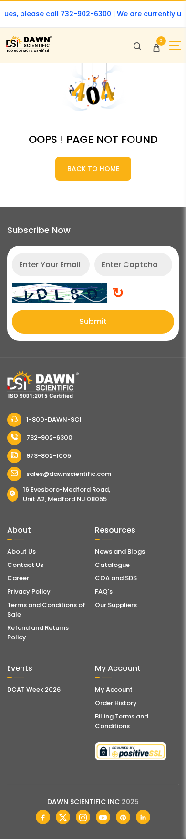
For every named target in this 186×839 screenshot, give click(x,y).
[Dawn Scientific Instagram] (83, 817)
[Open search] (137, 45)
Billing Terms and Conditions (121, 721)
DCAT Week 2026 (34, 689)
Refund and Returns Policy (38, 632)
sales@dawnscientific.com (68, 473)
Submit (93, 321)
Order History (116, 703)
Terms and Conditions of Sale (46, 609)
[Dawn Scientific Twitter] (63, 817)
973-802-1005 (48, 455)
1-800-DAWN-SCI (54, 419)
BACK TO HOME (93, 168)
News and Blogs (120, 551)
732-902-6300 (49, 437)
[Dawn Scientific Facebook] (43, 817)
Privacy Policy (29, 591)
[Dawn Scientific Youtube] (103, 817)
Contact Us (25, 564)
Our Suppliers (116, 604)
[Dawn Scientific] (28, 51)
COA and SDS (116, 578)
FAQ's (104, 591)
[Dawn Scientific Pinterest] (123, 817)
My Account (114, 689)
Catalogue (112, 564)
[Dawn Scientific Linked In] (143, 817)
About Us (21, 551)
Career (18, 578)
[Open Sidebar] (175, 45)
